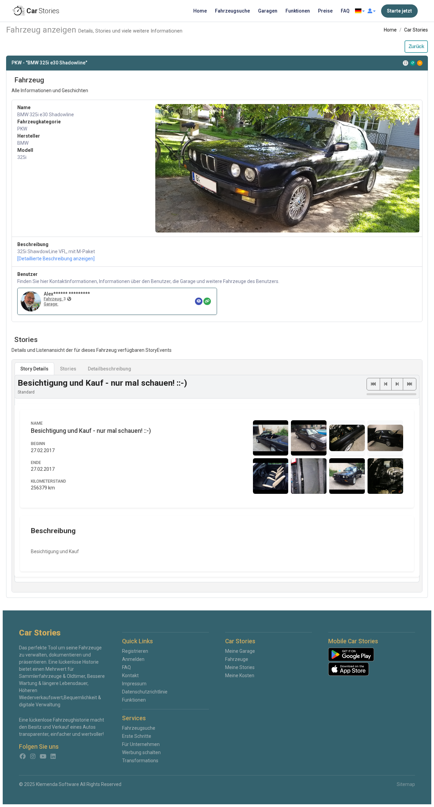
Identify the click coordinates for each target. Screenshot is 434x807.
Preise (325, 11)
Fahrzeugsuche (232, 11)
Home (200, 11)
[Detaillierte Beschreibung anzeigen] (56, 258)
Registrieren (135, 651)
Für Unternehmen (141, 744)
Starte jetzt (399, 11)
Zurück (416, 46)
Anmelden (133, 659)
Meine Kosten (239, 675)
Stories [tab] (68, 368)
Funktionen (297, 11)
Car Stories (416, 30)
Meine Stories (240, 667)
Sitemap (406, 784)
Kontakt (130, 675)
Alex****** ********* (67, 294)
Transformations (140, 760)
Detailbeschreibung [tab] (109, 368)
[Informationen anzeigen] (198, 301)
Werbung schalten (141, 752)
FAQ (345, 11)
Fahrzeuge (236, 659)
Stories (42, 11)
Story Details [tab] (34, 368)
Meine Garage (240, 651)
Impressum (134, 683)
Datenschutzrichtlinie (144, 691)
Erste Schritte (136, 736)
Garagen (267, 11)
